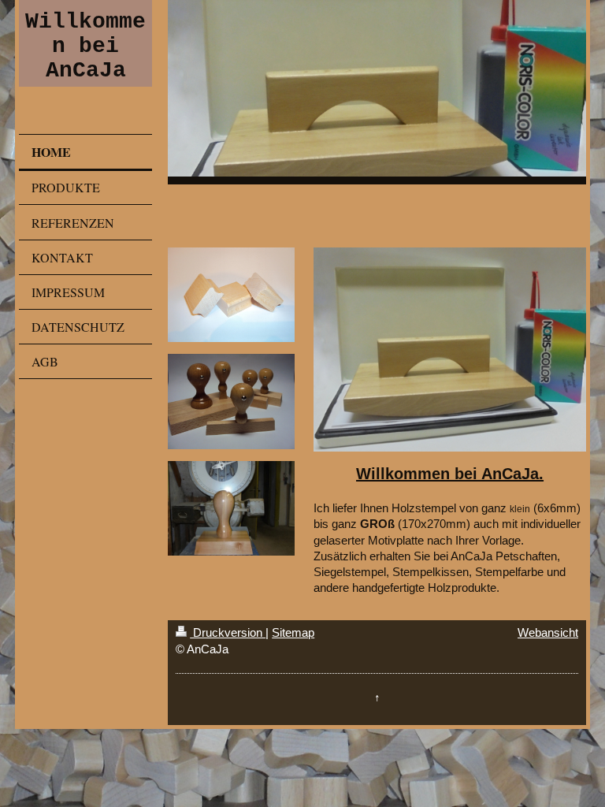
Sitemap (293, 632)
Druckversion (227, 632)
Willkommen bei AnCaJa (85, 46)
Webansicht (548, 632)
